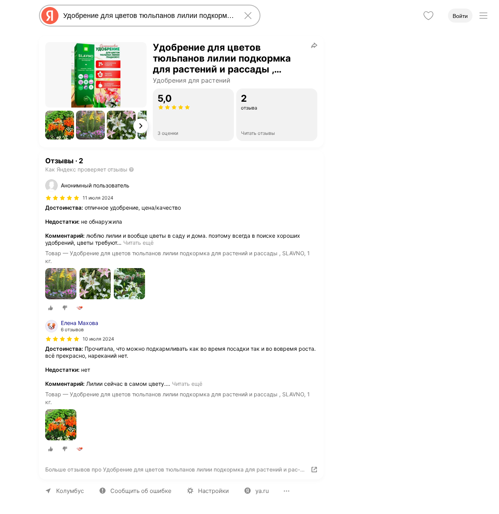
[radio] (50, 308)
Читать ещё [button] (138, 242)
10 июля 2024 (98, 339)
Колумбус (70, 491)
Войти (460, 16)
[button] (59, 125)
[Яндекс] (49, 15)
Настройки (213, 491)
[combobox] (148, 15)
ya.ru (262, 491)
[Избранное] (428, 15)
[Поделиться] (314, 45)
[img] (62, 198)
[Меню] (483, 15)
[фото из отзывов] (60, 284)
